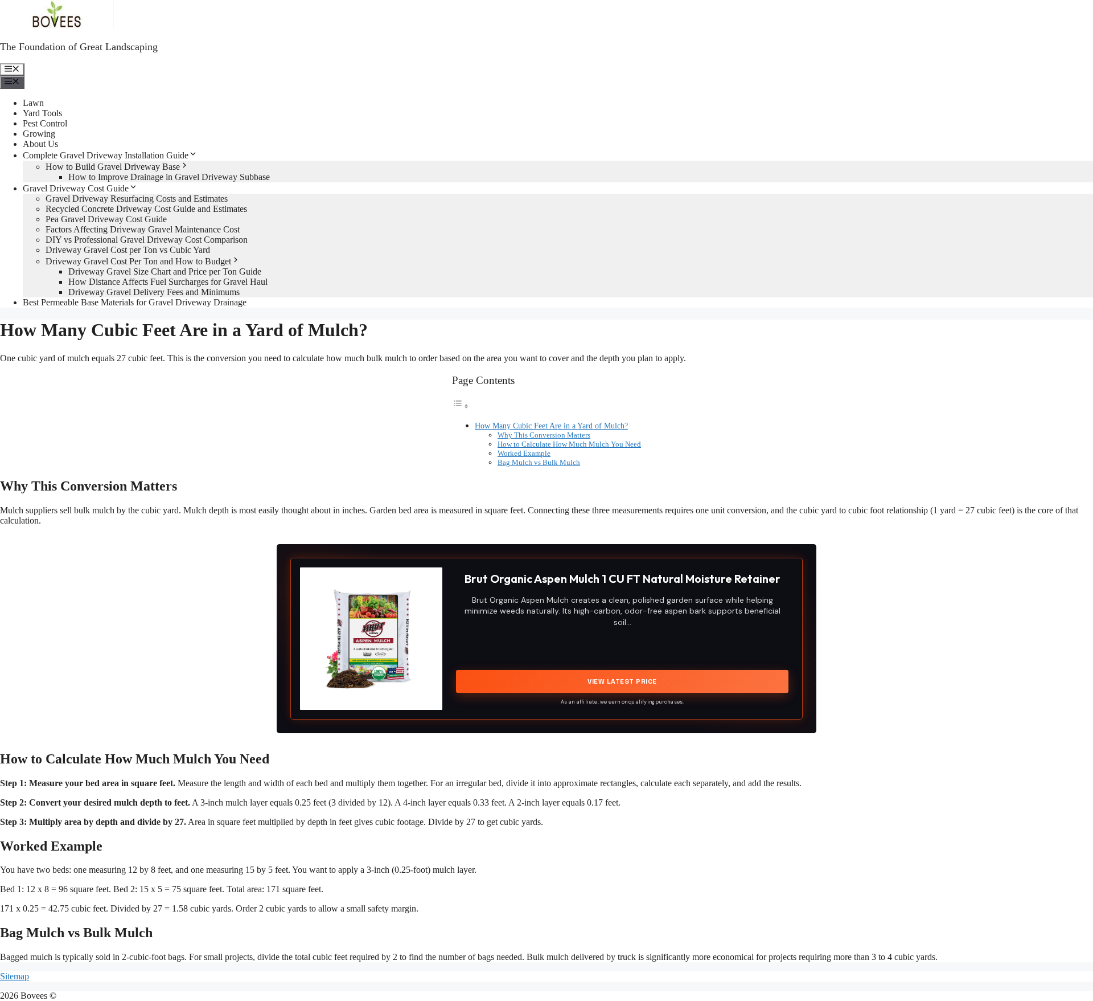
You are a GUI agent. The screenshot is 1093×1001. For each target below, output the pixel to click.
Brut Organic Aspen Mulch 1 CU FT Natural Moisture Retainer (622, 578)
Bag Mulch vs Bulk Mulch (539, 462)
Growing (39, 133)
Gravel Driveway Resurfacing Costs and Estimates (137, 198)
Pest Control (45, 123)
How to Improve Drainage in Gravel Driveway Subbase (169, 177)
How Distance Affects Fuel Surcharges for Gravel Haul (168, 282)
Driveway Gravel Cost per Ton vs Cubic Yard (128, 250)
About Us (40, 144)
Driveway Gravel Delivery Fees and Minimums (154, 292)
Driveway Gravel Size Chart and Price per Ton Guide (164, 271)
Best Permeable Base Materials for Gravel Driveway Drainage (134, 302)
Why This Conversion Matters (544, 435)
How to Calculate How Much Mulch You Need (569, 444)
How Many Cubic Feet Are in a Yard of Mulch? (551, 425)
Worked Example (524, 453)
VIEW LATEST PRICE (622, 681)
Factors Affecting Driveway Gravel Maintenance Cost (143, 229)
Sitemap (14, 976)
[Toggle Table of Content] (460, 406)
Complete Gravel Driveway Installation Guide (105, 155)
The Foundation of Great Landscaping (79, 46)
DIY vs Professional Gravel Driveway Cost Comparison (147, 239)
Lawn (33, 103)
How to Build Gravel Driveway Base (113, 166)
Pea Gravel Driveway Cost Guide (106, 219)
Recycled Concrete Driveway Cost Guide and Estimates (146, 209)
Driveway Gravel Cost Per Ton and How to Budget (138, 261)
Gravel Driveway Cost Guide (76, 188)
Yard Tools (42, 113)
